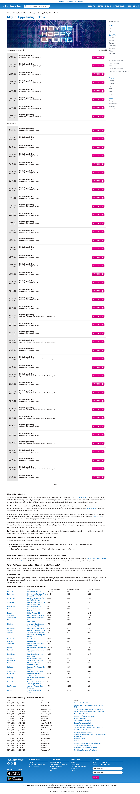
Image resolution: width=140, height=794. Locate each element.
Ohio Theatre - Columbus (35, 615)
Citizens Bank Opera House (36, 648)
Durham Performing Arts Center (84, 716)
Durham (9, 609)
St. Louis (10, 667)
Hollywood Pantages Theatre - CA (34, 674)
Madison (10, 624)
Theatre (108, 6)
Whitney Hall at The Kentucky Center (33, 664)
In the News (53, 768)
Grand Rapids (11, 618)
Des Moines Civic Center (35, 628)
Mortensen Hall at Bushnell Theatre (86, 748)
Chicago (10, 641)
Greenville (10, 602)
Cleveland (10, 658)
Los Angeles (11, 673)
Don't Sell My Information (78, 766)
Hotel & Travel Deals (56, 766)
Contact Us (32, 762)
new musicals (82, 497)
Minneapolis (11, 620)
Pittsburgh (10, 639)
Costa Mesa (11, 682)
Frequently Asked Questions (37, 764)
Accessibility (75, 768)
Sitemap (73, 770)
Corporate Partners (55, 762)
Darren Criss (96, 516)
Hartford (10, 650)
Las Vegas (10, 678)
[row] (56, 57)
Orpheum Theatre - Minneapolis (33, 621)
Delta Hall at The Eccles (35, 671)
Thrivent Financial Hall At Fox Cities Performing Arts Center (36, 635)
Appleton (10, 633)
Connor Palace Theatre (34, 658)
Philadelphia (11, 660)
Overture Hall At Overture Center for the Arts (35, 625)
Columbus (10, 615)
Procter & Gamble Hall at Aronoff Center (35, 644)
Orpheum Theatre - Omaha (36, 630)
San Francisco (12, 686)
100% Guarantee (34, 766)
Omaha (9, 630)
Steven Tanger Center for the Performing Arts (35, 599)
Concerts (91, 6)
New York (10, 592)
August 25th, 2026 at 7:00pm (96, 558)
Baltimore (10, 594)
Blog (51, 770)
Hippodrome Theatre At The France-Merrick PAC (36, 595)
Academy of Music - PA (35, 660)
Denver (9, 690)
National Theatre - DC (34, 607)
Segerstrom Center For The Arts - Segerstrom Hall (36, 683)
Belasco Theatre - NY (16, 561)
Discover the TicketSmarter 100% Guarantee (70, 1)
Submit (95, 777)
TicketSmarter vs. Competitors (59, 764)
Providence (11, 654)
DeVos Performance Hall (35, 618)
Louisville (10, 663)
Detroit (9, 613)
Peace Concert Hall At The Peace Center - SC (36, 603)
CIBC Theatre (31, 641)
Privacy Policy (75, 764)
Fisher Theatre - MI (33, 613)
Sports (100, 6)
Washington (11, 607)
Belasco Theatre (92, 508)
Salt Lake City (11, 671)
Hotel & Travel (118, 6)
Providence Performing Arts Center (86, 750)
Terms (73, 762)
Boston (9, 648)
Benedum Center (32, 639)
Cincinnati (10, 643)
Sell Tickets (132, 6)
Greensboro (11, 598)
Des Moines (11, 628)
